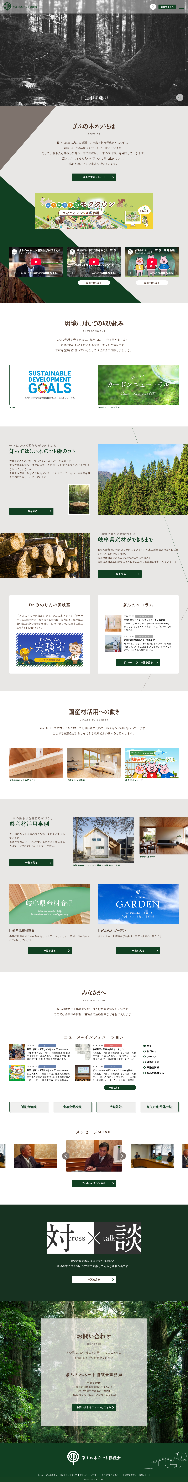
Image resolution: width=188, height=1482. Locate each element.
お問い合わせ (144, 1475)
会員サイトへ (167, 7)
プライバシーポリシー (89, 1475)
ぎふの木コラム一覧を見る (138, 662)
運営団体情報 (130, 1475)
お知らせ (152, 1051)
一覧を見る (31, 511)
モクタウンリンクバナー (111, 1475)
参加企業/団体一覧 (159, 1106)
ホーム (40, 1475)
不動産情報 (153, 1067)
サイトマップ (71, 1475)
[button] (122, 1156)
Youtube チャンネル (94, 1183)
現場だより (153, 1062)
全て (149, 1046)
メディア (152, 1056)
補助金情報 (28, 1106)
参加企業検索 (72, 1106)
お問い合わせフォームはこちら (94, 1407)
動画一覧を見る (94, 283)
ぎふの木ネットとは (94, 177)
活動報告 (116, 1106)
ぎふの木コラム (155, 1073)
